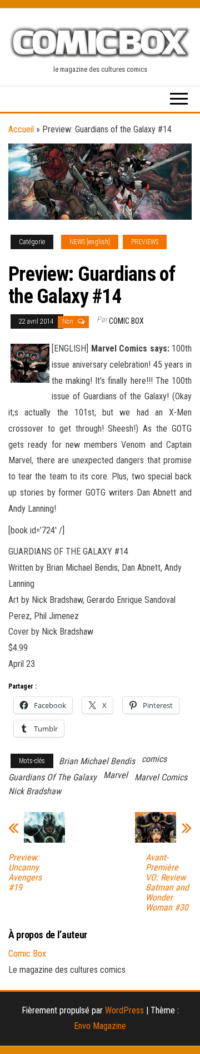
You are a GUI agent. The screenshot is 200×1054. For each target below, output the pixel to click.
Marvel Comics (160, 777)
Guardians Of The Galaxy (52, 777)
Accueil (21, 129)
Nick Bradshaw (34, 791)
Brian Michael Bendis (97, 761)
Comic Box (126, 320)
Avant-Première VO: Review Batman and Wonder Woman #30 (167, 883)
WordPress (124, 1010)
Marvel (115, 775)
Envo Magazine (100, 1026)
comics (154, 759)
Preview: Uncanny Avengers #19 (25, 873)
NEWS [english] (89, 242)
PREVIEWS (144, 242)
